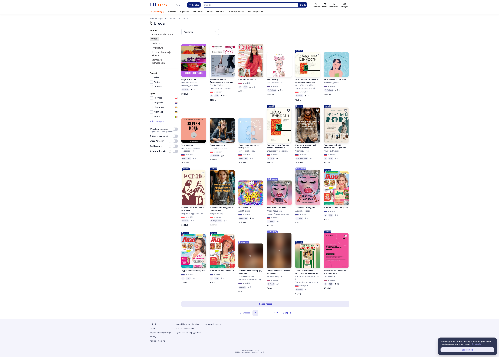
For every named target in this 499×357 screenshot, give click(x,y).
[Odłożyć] (203, 47)
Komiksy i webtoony (216, 11)
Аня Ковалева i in (274, 82)
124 (276, 312)
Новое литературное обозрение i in (191, 149)
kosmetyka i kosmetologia (158, 61)
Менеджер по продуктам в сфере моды (222, 209)
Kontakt (153, 328)
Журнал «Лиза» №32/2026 (222, 271)
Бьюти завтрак (273, 79)
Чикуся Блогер (302, 151)
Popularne (184, 11)
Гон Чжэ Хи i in (216, 85)
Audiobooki (198, 11)
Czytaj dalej (476, 344)
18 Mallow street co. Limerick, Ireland (249, 352)
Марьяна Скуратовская (192, 213)
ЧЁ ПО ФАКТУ (244, 208)
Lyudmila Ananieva (189, 82)
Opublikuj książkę (255, 11)
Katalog (195, 5)
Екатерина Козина (246, 151)
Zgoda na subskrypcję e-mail (188, 332)
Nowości (172, 11)
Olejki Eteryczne (188, 79)
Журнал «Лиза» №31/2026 (193, 271)
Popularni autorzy (213, 324)
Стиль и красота (217, 145)
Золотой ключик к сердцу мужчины (250, 272)
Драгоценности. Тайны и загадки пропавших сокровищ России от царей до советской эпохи (307, 80)
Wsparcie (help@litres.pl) (160, 332)
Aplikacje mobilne (236, 11)
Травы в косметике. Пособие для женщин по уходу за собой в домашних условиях (306, 272)
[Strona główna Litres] (161, 5)
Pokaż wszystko (157, 121)
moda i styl (157, 43)
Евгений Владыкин (218, 148)
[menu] (178, 5)
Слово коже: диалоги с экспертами (248, 146)
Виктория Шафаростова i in (307, 277)
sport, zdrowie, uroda (162, 34)
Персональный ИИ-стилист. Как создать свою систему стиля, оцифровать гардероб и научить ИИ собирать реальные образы (336, 146)
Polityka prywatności (185, 328)
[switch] (175, 129)
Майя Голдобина (331, 82)
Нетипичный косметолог (335, 79)
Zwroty (153, 337)
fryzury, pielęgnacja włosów (161, 54)
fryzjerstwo (157, 47)
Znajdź (303, 5)
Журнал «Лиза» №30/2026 (336, 208)
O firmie (153, 324)
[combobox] (250, 5)
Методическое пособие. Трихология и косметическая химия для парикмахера (336, 272)
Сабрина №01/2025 (247, 79)
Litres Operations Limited (250, 350)
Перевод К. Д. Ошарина (220, 88)
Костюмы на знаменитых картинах (192, 209)
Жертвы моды (187, 145)
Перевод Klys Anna (189, 86)
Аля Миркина (244, 211)
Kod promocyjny (157, 11)
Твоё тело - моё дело (276, 208)
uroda (154, 38)
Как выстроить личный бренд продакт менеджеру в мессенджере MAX (305, 146)
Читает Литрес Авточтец (278, 214)
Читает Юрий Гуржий (305, 88)
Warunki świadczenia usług (187, 324)
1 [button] (255, 312)
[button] (287, 313)
